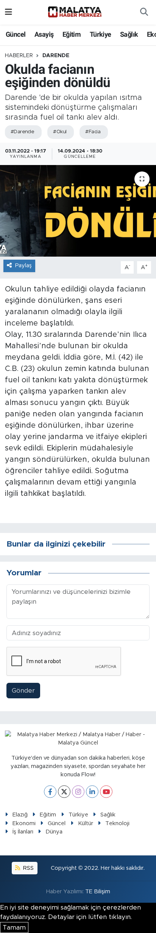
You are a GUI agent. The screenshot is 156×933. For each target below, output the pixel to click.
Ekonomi (24, 823)
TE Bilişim (97, 891)
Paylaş (23, 265)
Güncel (15, 34)
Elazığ (20, 815)
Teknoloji (117, 823)
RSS (28, 868)
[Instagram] (78, 791)
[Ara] (144, 12)
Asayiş (43, 34)
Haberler (19, 55)
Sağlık (129, 34)
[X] (64, 791)
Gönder (23, 690)
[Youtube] (106, 791)
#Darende (22, 131)
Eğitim (71, 34)
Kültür (85, 823)
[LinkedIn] (92, 791)
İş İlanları (22, 832)
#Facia (92, 131)
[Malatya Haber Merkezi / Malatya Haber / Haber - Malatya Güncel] (74, 12)
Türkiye (100, 34)
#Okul (59, 131)
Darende (55, 55)
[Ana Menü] (8, 12)
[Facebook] (50, 791)
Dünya (53, 832)
